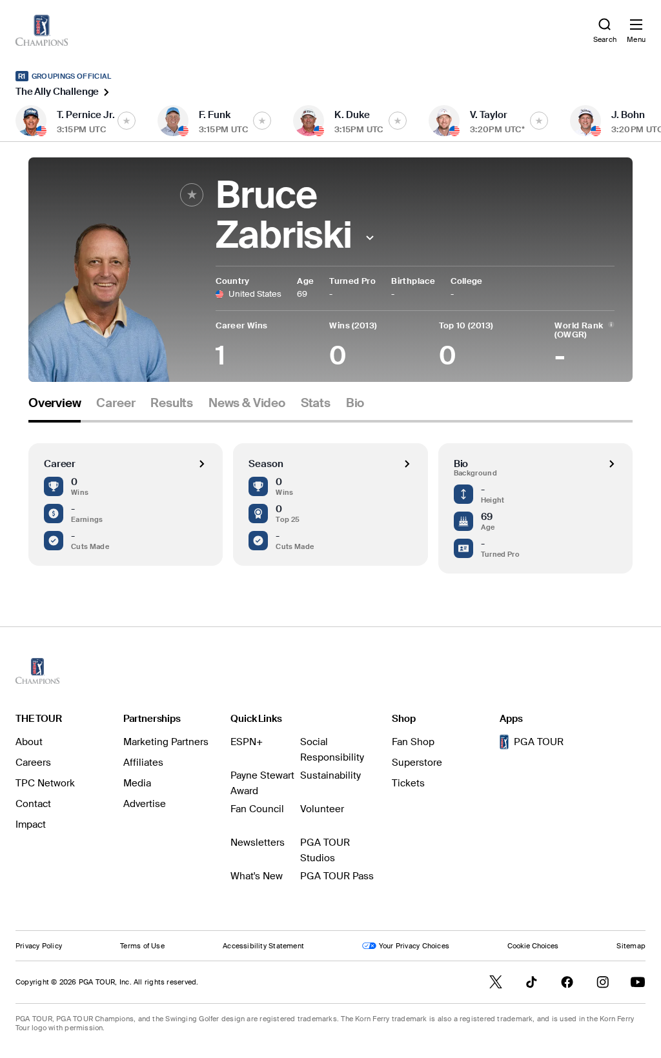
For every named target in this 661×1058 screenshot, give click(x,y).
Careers (33, 762)
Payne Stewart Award (262, 783)
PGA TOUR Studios (325, 850)
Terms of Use (142, 945)
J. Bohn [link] (628, 114)
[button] (370, 238)
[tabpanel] (330, 498)
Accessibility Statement (263, 945)
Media (137, 783)
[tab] (54, 408)
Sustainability (330, 775)
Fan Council (257, 809)
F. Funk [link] (214, 114)
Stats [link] (315, 403)
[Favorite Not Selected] (126, 121)
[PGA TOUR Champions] (37, 671)
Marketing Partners (165, 741)
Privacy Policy (38, 945)
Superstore (417, 762)
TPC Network (45, 783)
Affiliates (143, 762)
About (29, 741)
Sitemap (631, 945)
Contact (33, 803)
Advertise (144, 803)
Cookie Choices (532, 945)
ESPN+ (246, 741)
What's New (256, 876)
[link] (41, 30)
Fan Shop (413, 741)
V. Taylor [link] (488, 114)
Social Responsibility (332, 749)
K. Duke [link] (352, 114)
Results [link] (171, 403)
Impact (30, 824)
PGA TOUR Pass (337, 876)
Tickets (408, 783)
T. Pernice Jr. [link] (86, 114)
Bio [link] (355, 403)
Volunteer (322, 809)
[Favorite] (191, 194)
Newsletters (257, 842)
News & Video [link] (246, 403)
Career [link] (115, 403)
